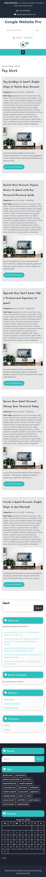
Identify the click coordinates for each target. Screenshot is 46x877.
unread (19, 124)
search (35, 117)
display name (8, 103)
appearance (16, 96)
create (5, 100)
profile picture (30, 114)
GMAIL (7, 725)
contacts (23, 98)
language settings (10, 110)
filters (13, 105)
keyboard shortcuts (24, 107)
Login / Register (24, 37)
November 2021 (11, 708)
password (20, 114)
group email (28, 105)
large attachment (25, 110)
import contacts (9, 107)
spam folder (36, 119)
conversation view (35, 98)
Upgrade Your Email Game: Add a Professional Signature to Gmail (22, 298)
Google (7, 729)
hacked (36, 105)
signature (7, 119)
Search (37, 30)
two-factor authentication (31, 122)
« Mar (4, 858)
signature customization (21, 119)
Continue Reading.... (14, 167)
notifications (32, 112)
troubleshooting (14, 122)
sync (5, 122)
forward (19, 105)
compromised (13, 98)
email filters (31, 103)
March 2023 (9, 699)
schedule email (26, 117)
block (5, 98)
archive (25, 96)
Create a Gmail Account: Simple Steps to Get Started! (22, 662)
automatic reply (34, 96)
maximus (30, 92)
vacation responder (30, 124)
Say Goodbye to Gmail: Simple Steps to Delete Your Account (21, 633)
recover (6, 117)
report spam (15, 117)
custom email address (17, 100)
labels (35, 107)
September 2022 (11, 703)
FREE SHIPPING (11, 3)
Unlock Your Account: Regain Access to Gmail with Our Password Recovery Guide (20, 190)
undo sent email (9, 124)
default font (31, 100)
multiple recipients (18, 112)
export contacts (33, 800)
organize (12, 114)
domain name (20, 103)
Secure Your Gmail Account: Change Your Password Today (23, 656)
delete (39, 100)
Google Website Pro (23, 22)
